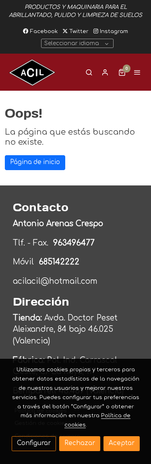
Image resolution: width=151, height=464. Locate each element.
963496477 (75, 243)
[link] (32, 72)
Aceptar (121, 443)
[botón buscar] (89, 72)
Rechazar (79, 443)
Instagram (113, 31)
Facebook (43, 31)
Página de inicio (35, 162)
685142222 (59, 262)
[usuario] (105, 72)
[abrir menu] (137, 72)
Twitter (78, 31)
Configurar (34, 443)
